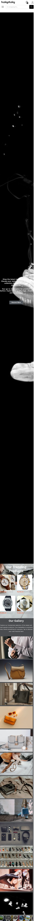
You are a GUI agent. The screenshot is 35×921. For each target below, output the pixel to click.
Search (31, 7)
